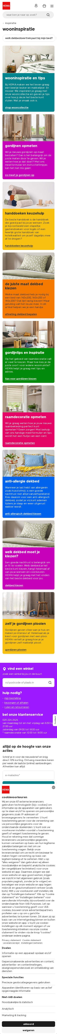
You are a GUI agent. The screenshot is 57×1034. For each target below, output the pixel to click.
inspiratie (10, 23)
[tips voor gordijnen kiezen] (28, 352)
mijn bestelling (12, 698)
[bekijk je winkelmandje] (44, 6)
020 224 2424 (10, 719)
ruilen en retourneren (16, 707)
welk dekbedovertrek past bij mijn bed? (29, 38)
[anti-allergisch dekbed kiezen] (28, 484)
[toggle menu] (52, 6)
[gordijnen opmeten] (28, 146)
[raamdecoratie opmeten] (28, 416)
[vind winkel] (50, 682)
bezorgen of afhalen (16, 702)
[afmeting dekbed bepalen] (28, 285)
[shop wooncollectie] (28, 79)
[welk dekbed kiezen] (28, 555)
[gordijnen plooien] (28, 623)
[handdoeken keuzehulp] (28, 216)
